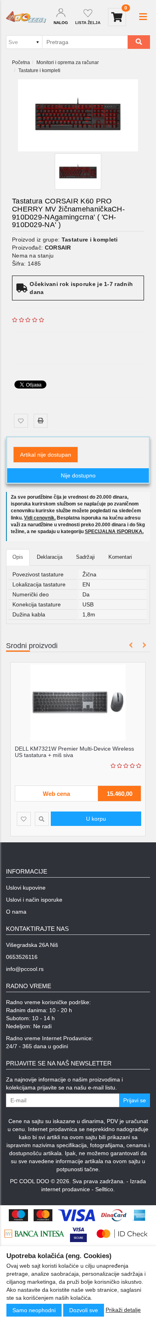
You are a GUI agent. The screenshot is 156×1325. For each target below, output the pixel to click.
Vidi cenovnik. (40, 518)
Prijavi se (134, 1100)
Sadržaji (85, 557)
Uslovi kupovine (26, 887)
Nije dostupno (78, 475)
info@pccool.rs (25, 969)
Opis (17, 557)
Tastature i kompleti (39, 70)
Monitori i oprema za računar (67, 62)
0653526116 (22, 957)
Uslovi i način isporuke (34, 899)
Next (143, 645)
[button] (143, 16)
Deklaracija (49, 557)
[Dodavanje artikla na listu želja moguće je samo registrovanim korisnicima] (21, 421)
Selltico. (105, 1189)
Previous (131, 645)
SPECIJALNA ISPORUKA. (114, 531)
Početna (21, 62)
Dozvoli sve (83, 1310)
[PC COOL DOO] (26, 17)
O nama (16, 911)
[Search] (139, 42)
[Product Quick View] (75, 819)
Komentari (120, 557)
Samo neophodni (34, 1310)
